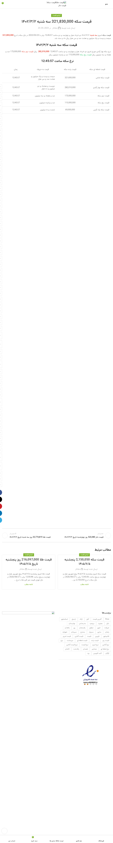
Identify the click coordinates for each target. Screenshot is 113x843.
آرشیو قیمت (56, 15)
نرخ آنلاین (105, 645)
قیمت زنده (95, 640)
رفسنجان (82, 628)
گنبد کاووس (97, 653)
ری (74, 628)
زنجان (107, 632)
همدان (85, 649)
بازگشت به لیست (56, 535)
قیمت (89, 636)
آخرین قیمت (97, 619)
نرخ (62, 640)
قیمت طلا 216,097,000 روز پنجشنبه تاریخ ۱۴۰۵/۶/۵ (29, 561)
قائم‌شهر (106, 636)
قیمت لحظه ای (82, 640)
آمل (87, 619)
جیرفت (106, 628)
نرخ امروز (95, 645)
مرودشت (70, 640)
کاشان (67, 649)
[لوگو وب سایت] (56, 4)
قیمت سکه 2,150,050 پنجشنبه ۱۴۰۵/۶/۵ (84, 561)
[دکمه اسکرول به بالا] (4, 831)
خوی (98, 628)
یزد (88, 653)
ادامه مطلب (84, 584)
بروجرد (92, 623)
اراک (81, 619)
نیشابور (94, 649)
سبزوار (91, 632)
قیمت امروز (67, 636)
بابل (107, 623)
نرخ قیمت (84, 645)
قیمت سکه (106, 35)
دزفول (91, 628)
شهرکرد (64, 632)
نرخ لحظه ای (105, 649)
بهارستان (72, 623)
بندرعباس (82, 623)
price (107, 619)
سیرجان (74, 632)
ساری (99, 632)
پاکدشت (76, 649)
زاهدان (67, 628)
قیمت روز (105, 640)
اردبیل (74, 619)
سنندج (82, 632)
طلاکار (54, 28)
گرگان (107, 653)
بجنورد (100, 623)
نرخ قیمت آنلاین (72, 645)
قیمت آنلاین (79, 636)
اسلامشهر (64, 619)
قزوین (97, 636)
